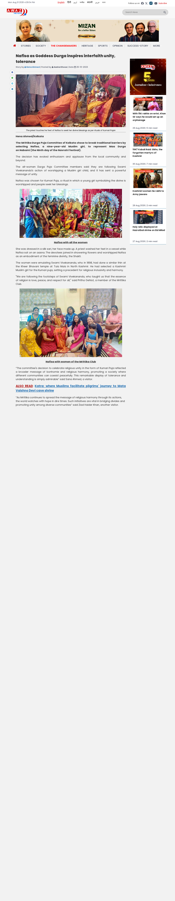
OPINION (117, 45)
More (156, 45)
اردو (75, 2)
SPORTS (103, 45)
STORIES (26, 45)
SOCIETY (41, 45)
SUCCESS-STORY (137, 45)
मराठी (89, 2)
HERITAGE (87, 45)
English (61, 2)
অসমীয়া (82, 2)
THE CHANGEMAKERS (64, 45)
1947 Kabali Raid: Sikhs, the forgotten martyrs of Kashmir (147, 153)
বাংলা (103, 2)
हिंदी (69, 2)
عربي (97, 2)
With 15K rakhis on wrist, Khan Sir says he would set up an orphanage (149, 117)
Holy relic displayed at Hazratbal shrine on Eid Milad (149, 228)
